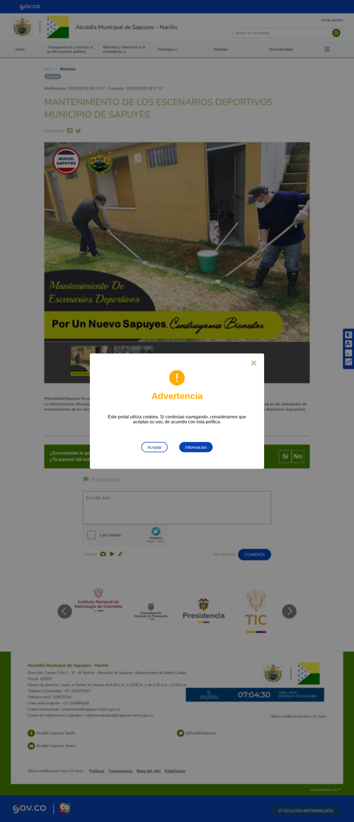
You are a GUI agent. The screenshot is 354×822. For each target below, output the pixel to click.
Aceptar (154, 447)
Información (196, 447)
